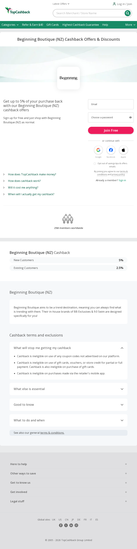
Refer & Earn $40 (32, 25)
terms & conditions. (52, 433)
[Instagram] (76, 525)
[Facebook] (61, 525)
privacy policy (118, 174)
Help (105, 25)
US (60, 519)
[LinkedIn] (71, 525)
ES (96, 519)
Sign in (122, 180)
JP (73, 519)
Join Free (111, 130)
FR (85, 519)
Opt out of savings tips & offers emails (112, 165)
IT (91, 519)
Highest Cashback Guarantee (80, 25)
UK (53, 519)
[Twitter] (66, 525)
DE (78, 519)
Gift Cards (52, 25)
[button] (61, 4)
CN (66, 519)
